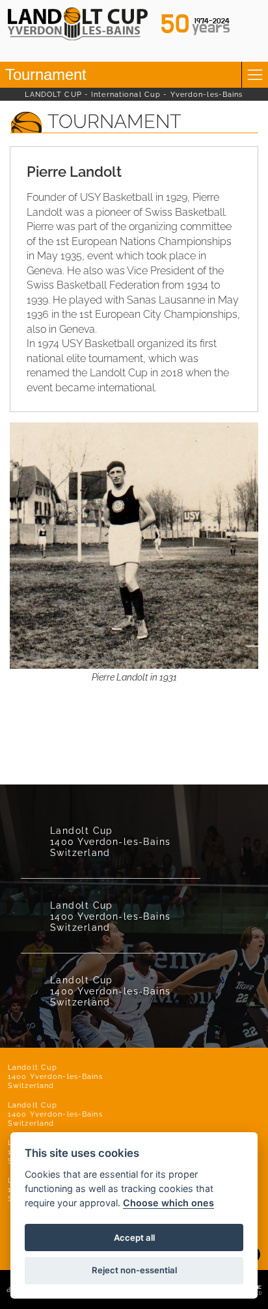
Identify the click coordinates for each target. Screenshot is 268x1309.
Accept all (134, 1237)
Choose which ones (168, 1202)
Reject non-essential (134, 1270)
